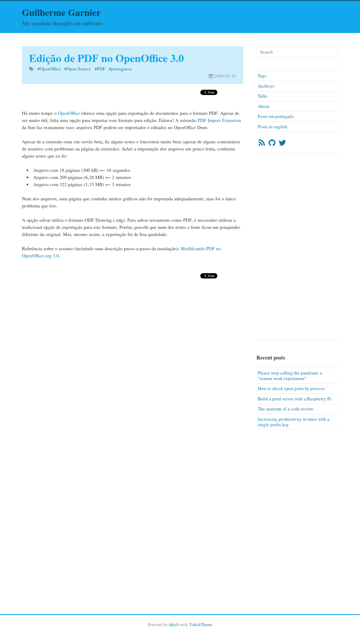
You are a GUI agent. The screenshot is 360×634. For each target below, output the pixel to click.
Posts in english (272, 127)
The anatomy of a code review (285, 409)
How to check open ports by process (291, 388)
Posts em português (276, 116)
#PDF (100, 69)
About (263, 106)
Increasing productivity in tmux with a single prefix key (293, 422)
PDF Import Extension (219, 120)
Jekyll (174, 624)
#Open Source (77, 69)
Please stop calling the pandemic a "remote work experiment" (290, 375)
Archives (266, 86)
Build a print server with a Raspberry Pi (294, 399)
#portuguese (120, 69)
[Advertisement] (132, 305)
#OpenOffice (49, 69)
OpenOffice (69, 113)
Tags (262, 76)
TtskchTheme (200, 624)
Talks (263, 96)
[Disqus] (132, 397)
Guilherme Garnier (61, 12)
